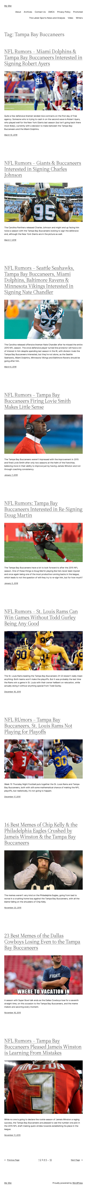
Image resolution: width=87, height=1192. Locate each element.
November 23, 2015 (12, 907)
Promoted (78, 12)
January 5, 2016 (11, 583)
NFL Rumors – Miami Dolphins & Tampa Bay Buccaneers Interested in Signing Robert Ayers (43, 57)
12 (51, 1160)
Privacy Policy (63, 12)
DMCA (51, 12)
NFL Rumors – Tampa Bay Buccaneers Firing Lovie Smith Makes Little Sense (37, 401)
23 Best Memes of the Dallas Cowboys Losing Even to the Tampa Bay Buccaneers (42, 942)
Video (70, 18)
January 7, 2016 (11, 475)
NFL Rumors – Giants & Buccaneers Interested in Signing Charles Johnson (42, 169)
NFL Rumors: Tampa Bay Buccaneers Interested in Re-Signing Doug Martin (43, 509)
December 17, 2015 (12, 796)
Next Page (77, 1160)
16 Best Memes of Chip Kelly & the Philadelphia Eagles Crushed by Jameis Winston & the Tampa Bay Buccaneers (40, 834)
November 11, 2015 (12, 1135)
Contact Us (40, 12)
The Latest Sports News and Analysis (47, 18)
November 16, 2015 (12, 1012)
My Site (8, 6)
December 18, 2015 (12, 692)
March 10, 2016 (10, 135)
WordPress (77, 1183)
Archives (28, 12)
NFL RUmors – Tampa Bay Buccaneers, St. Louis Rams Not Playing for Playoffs (38, 726)
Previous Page (11, 1160)
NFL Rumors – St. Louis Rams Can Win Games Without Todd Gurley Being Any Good (41, 617)
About (18, 12)
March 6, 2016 (10, 367)
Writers (79, 18)
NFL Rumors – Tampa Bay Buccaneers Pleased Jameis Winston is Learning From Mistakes (43, 1047)
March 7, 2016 (10, 240)
